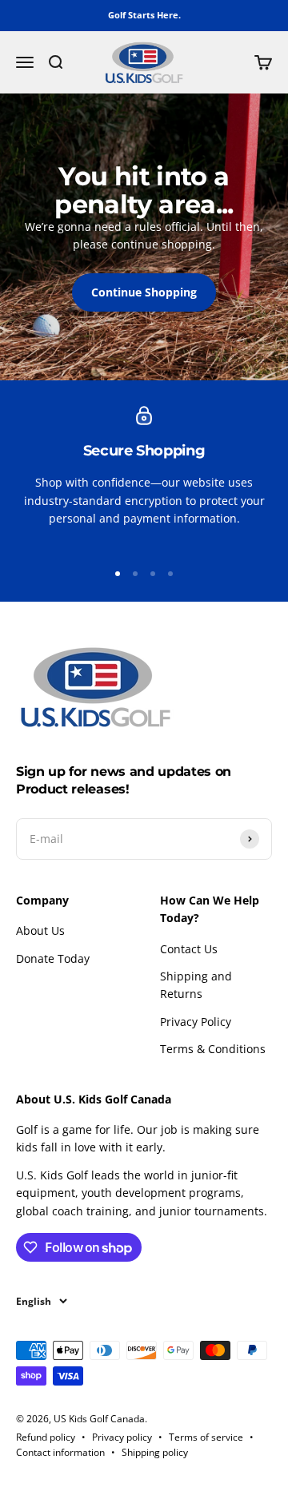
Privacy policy (122, 1437)
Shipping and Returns (196, 984)
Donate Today (53, 958)
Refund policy (45, 1437)
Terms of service (206, 1437)
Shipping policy (155, 1452)
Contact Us (189, 948)
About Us (40, 930)
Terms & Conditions (213, 1048)
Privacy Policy (195, 1021)
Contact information (60, 1452)
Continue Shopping (144, 292)
